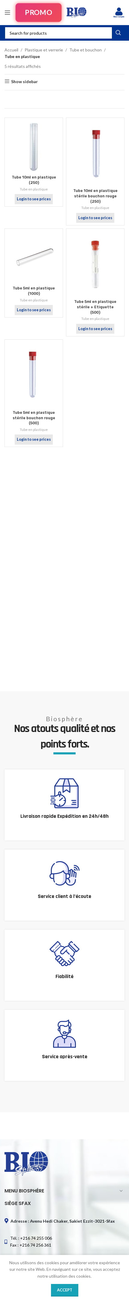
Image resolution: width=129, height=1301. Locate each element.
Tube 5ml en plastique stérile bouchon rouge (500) (34, 417)
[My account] (119, 13)
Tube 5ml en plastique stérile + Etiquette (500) (95, 306)
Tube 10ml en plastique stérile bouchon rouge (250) (95, 195)
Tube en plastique (34, 189)
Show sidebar (24, 81)
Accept (64, 1290)
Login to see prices (34, 199)
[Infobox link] (64, 805)
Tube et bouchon (85, 49)
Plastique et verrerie (44, 49)
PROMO (38, 12)
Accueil (11, 49)
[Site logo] (76, 12)
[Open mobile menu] (8, 13)
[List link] (64, 1241)
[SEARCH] (118, 33)
